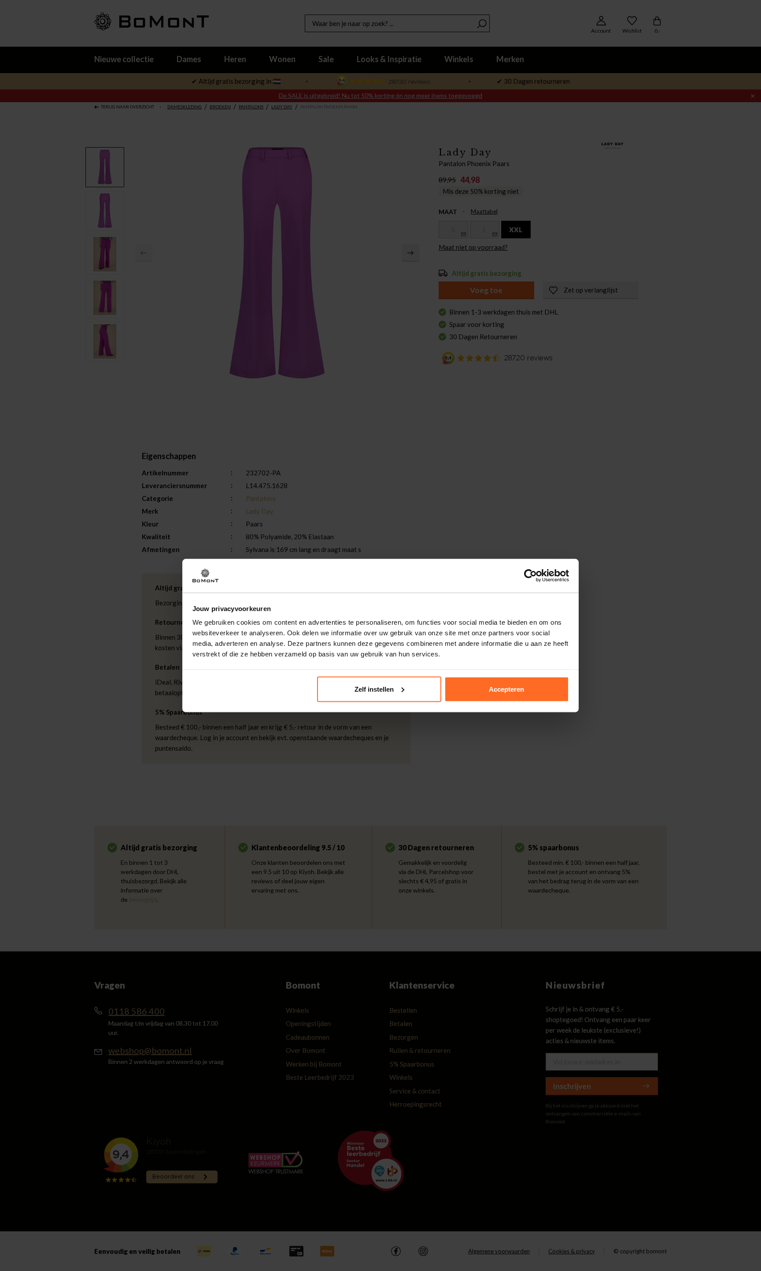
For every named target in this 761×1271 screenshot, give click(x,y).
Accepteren (506, 689)
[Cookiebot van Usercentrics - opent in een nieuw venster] (530, 575)
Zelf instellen (374, 689)
